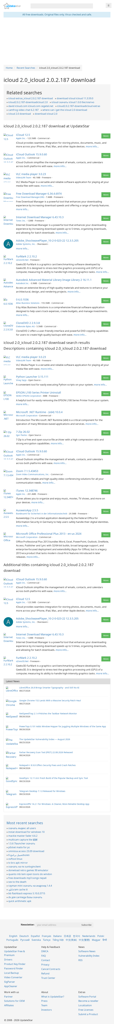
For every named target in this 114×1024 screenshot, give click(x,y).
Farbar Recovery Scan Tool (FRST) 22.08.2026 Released (46, 752)
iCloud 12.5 (23, 135)
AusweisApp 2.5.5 (27, 510)
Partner (8, 996)
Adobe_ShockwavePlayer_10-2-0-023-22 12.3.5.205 (47, 240)
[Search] (90, 5)
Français (46, 936)
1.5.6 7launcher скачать (21, 843)
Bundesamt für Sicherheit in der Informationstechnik (41, 513)
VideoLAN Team (23, 177)
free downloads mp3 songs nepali (27, 878)
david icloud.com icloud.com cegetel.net (30, 106)
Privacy (45, 964)
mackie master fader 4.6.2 (22, 835)
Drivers (8, 959)
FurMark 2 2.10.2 (26, 256)
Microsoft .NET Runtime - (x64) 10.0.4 (39, 412)
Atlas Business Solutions (27, 303)
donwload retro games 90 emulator (28, 870)
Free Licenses (85, 1009)
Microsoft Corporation (26, 415)
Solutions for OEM (14, 1001)
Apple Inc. (21, 138)
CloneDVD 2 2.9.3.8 (28, 323)
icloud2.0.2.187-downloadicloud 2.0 (28, 102)
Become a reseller (88, 1001)
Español (35, 936)
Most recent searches (25, 822)
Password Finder (13, 968)
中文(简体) (71, 940)
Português (12, 940)
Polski (100, 936)
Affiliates (9, 1005)
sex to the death (17, 881)
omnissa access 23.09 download (26, 851)
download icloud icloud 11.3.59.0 (75, 98)
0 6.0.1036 (22, 299)
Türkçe (46, 940)
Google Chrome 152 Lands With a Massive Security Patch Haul (50, 700)
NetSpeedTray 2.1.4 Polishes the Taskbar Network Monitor (48, 713)
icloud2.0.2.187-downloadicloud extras (78, 106)
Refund (45, 973)
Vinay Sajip (21, 380)
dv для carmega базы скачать (25, 897)
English (13, 936)
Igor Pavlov (21, 435)
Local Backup (11, 973)
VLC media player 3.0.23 (31, 174)
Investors (46, 1009)
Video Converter (13, 977)
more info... (92, 146)
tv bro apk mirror (18, 862)
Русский (25, 940)
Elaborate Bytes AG (25, 326)
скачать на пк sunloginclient (24, 866)
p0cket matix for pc (19, 847)
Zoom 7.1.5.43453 (27, 471)
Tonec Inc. (21, 220)
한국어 (76, 936)
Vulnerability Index (88, 955)
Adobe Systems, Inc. (25, 244)
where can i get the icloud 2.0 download (64, 110)
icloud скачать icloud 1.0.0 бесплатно (73, 102)
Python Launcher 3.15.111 (32, 376)
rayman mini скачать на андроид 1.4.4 (30, 885)
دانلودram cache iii (18, 889)
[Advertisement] (57, 41)
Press (44, 1001)
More (106, 135)
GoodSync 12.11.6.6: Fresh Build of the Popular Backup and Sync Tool (53, 778)
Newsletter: (28, 924)
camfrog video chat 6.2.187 (23, 110)
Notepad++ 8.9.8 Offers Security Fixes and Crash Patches (47, 765)
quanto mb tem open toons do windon (30, 874)
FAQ (43, 955)
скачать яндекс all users (22, 828)
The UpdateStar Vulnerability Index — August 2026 (44, 739)
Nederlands (88, 936)
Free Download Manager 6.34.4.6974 (39, 193)
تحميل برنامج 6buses (19, 855)
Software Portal (87, 996)
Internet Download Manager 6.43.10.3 (40, 217)
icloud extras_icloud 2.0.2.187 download (30, 98)
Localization (85, 1005)
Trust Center (48, 978)
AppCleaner (10, 986)
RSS (80, 960)
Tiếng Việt (58, 940)
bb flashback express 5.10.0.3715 (26, 893)
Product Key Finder (15, 964)
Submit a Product (88, 1014)
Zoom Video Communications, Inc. (32, 474)
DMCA (44, 951)
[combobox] (59, 5)
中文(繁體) (84, 940)
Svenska (36, 940)
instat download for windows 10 (26, 832)
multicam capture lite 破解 (23, 839)
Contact (45, 960)
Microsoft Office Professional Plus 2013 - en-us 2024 (48, 533)
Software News (86, 951)
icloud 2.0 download (19, 113)
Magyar (96, 940)
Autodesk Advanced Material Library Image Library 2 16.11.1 (54, 280)
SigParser (9, 981)
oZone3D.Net (22, 259)
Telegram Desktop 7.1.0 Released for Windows (42, 791)
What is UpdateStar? (52, 996)
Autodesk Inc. (22, 283)
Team (44, 1005)
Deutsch (24, 936)
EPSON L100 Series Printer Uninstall (38, 392)
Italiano (57, 936)
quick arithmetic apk (19, 901)
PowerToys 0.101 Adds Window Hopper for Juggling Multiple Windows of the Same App (62, 726)
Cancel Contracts (50, 969)
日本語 (67, 936)
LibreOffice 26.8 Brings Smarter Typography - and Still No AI (49, 687)
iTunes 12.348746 (27, 490)
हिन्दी (105, 940)
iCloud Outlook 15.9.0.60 (31, 154)
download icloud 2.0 (46, 113)
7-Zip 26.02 (23, 432)
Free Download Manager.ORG (30, 197)
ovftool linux (15, 858)
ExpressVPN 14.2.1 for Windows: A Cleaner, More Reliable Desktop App (54, 804)
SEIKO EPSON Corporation (28, 395)
